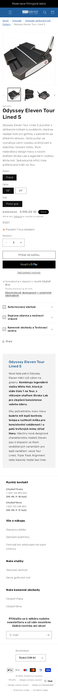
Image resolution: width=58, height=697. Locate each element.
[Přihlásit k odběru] (48, 635)
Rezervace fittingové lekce (29, 3)
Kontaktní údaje (40, 690)
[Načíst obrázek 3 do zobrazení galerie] (43, 94)
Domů (6, 20)
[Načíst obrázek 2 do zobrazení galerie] (28, 94)
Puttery (7, 24)
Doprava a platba (16, 529)
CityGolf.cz (29, 676)
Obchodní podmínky (17, 537)
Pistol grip (12, 204)
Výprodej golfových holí (38, 20)
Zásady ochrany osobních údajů (34, 680)
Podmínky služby (21, 690)
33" (8, 190)
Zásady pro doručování (42, 685)
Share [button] (9, 341)
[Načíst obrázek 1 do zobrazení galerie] (14, 94)
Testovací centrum (17, 570)
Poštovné (18, 217)
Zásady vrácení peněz (18, 685)
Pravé (9, 177)
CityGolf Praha (14, 598)
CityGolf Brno (14, 606)
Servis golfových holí (18, 577)
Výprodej (17, 20)
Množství (7, 236)
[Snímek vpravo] (54, 95)
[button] (10, 12)
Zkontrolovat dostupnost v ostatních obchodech (28, 294)
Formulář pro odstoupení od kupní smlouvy (26, 546)
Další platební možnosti (29, 272)
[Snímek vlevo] (3, 95)
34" (21, 190)
